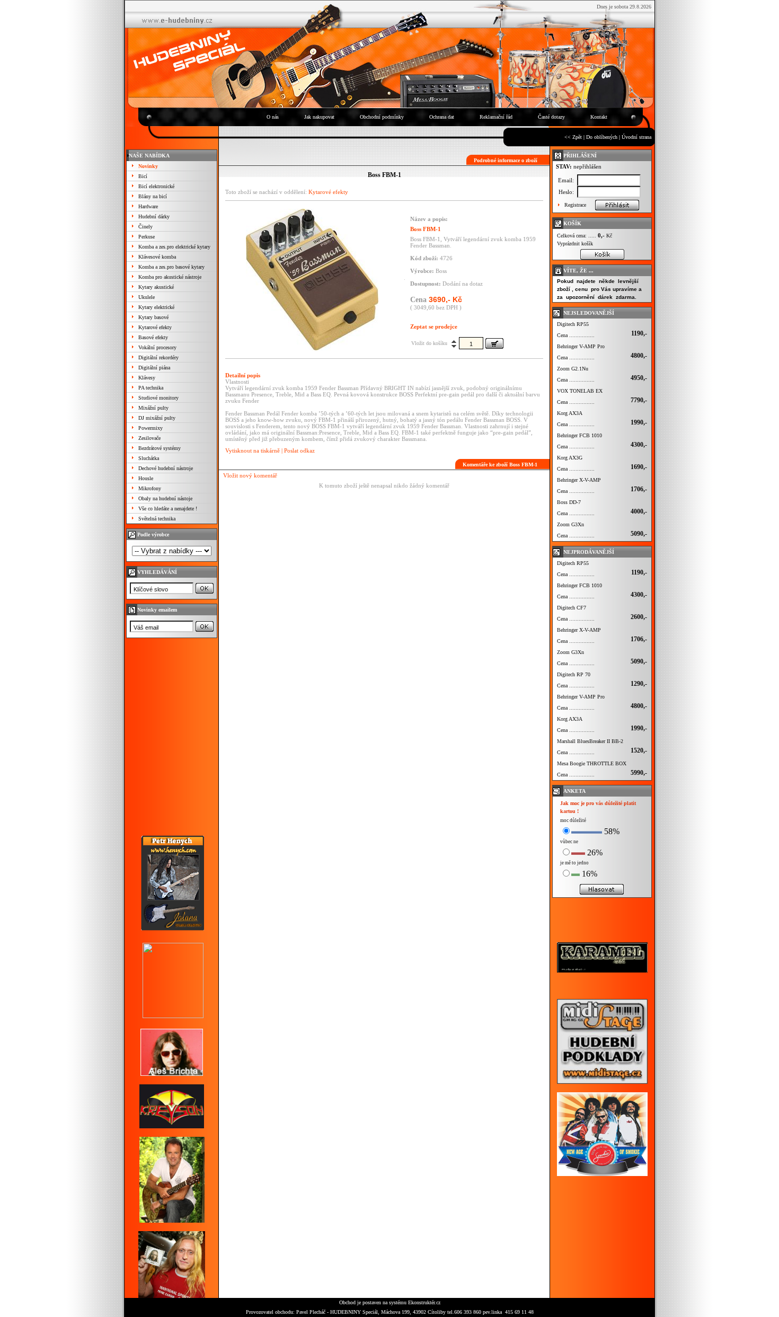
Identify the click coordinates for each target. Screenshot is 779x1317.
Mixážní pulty (153, 408)
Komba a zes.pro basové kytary (171, 267)
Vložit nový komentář (250, 475)
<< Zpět (573, 137)
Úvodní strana (636, 137)
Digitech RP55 (573, 324)
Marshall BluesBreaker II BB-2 (590, 741)
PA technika (150, 388)
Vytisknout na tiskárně (252, 450)
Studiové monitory (158, 398)
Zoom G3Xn (570, 524)
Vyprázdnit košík (575, 243)
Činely (145, 226)
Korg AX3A (569, 413)
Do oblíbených (601, 137)
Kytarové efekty (155, 327)
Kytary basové (153, 317)
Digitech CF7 (571, 608)
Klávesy (146, 378)
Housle (145, 478)
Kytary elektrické (156, 307)
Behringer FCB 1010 (579, 435)
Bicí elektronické (156, 186)
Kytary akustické (156, 287)
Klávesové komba (157, 257)
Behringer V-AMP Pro (581, 346)
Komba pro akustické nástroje (169, 277)
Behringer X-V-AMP (579, 480)
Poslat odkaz (299, 450)
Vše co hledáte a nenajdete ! (167, 508)
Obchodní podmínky (382, 117)
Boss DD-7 (569, 502)
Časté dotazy (551, 117)
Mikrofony (149, 488)
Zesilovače (149, 438)
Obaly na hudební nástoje (165, 498)
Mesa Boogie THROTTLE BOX (591, 763)
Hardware (148, 206)
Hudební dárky (154, 216)
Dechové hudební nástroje (165, 468)
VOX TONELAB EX (580, 391)
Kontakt (598, 117)
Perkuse (146, 237)
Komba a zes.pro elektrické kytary (174, 247)
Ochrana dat (441, 117)
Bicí (142, 176)
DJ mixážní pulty (156, 418)
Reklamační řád (496, 117)
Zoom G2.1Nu (572, 369)
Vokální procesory (157, 347)
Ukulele (146, 297)
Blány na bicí (152, 196)
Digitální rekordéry (158, 357)
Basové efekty (153, 337)
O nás (273, 117)
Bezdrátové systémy (159, 448)
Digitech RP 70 (573, 674)
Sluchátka (148, 458)
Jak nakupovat (319, 117)
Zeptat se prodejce (433, 326)
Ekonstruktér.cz (424, 1302)
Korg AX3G (569, 458)
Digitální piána (154, 367)
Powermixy (150, 428)
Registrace (575, 205)
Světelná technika (156, 519)
